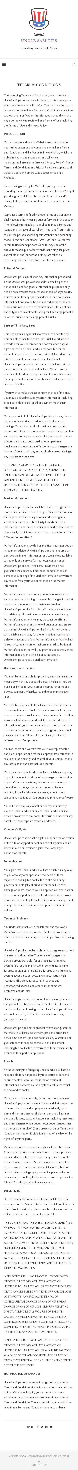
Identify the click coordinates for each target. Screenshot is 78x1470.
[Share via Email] (51, 1427)
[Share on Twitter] (42, 1427)
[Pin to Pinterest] (46, 1427)
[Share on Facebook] (38, 1427)
